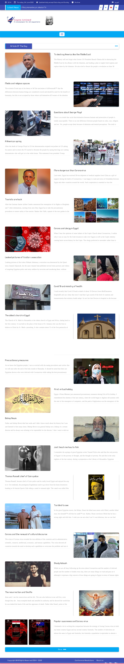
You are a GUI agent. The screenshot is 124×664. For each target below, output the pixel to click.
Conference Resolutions (84, 660)
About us (100, 660)
